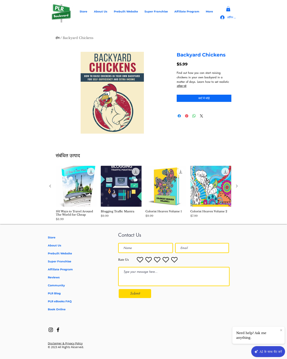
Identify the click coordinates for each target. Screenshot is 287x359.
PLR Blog (54, 293)
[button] (228, 8)
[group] (143, 193)
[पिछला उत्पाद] (50, 186)
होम (58, 38)
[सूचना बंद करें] (281, 330)
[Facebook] (58, 330)
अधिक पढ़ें (181, 86)
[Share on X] (201, 116)
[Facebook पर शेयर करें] (179, 116)
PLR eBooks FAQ (60, 301)
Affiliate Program (60, 269)
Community (56, 285)
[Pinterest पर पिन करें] (186, 116)
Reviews (54, 277)
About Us (54, 245)
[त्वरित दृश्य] (76, 186)
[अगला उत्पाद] (236, 186)
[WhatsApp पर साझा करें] (194, 116)
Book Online (57, 309)
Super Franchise (59, 261)
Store (51, 237)
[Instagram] (51, 330)
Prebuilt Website (60, 253)
